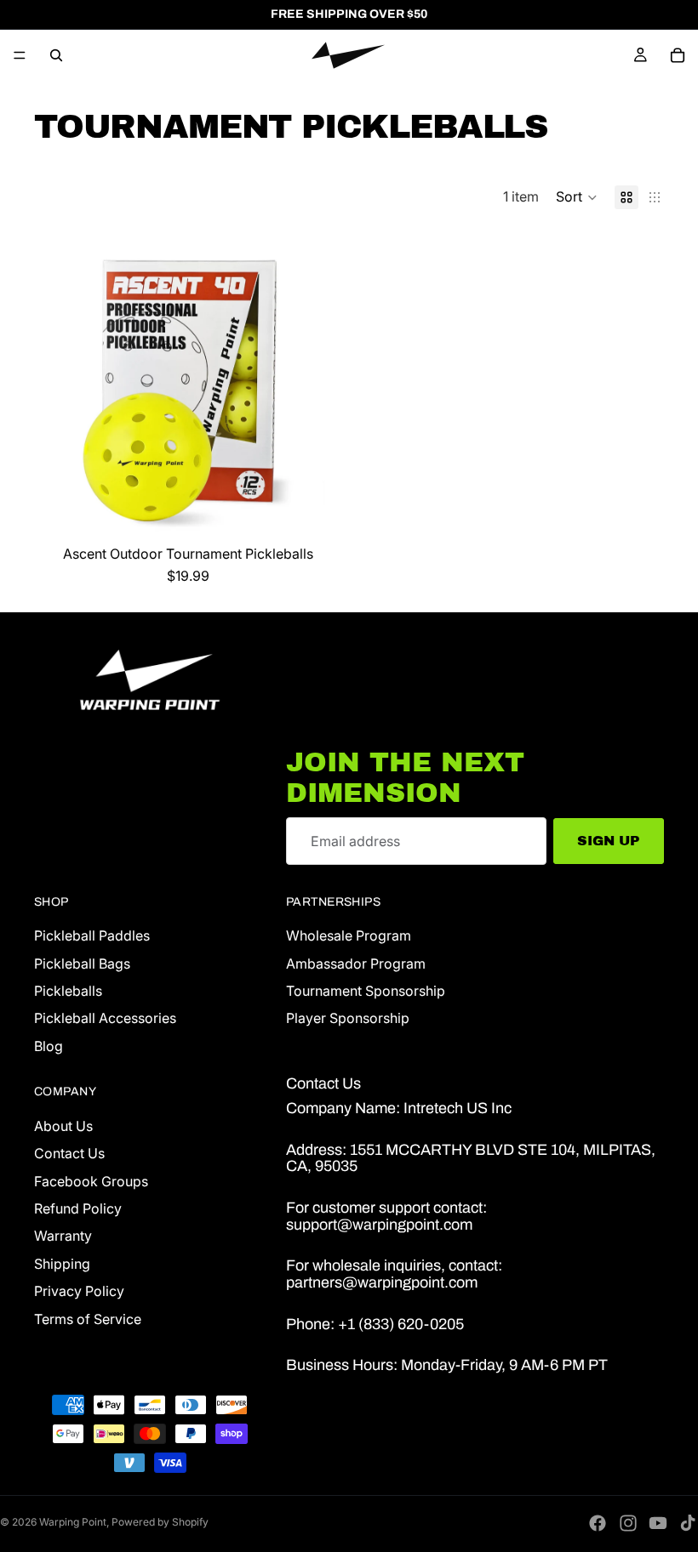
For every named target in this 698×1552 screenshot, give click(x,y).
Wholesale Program (348, 936)
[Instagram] (628, 1523)
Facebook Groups (91, 1181)
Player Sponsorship (347, 1018)
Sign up (608, 840)
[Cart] (677, 55)
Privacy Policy (79, 1291)
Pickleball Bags (82, 963)
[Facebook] (597, 1523)
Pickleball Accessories (105, 1018)
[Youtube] (658, 1523)
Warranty (63, 1236)
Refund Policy (78, 1208)
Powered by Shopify (160, 1521)
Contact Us (69, 1154)
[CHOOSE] (315, 511)
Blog (48, 1046)
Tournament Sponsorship (365, 990)
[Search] (56, 55)
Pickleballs (68, 990)
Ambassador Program (356, 963)
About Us (63, 1125)
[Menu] (19, 55)
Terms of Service (87, 1318)
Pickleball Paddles (92, 936)
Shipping (62, 1263)
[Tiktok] (688, 1523)
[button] (577, 197)
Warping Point (72, 1521)
